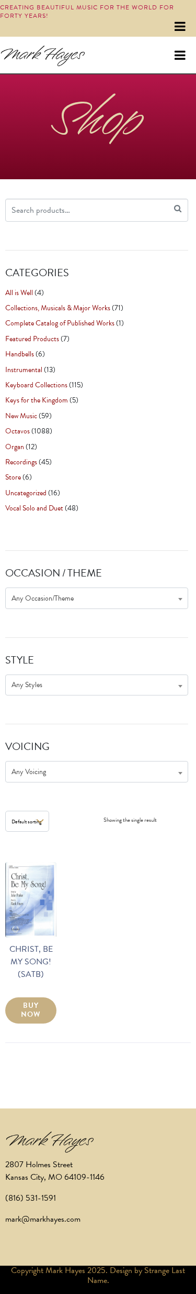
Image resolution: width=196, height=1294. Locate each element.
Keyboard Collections (36, 384)
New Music (21, 415)
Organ (14, 446)
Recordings (21, 461)
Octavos (17, 431)
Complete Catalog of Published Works (59, 323)
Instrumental (23, 369)
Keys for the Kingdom (36, 400)
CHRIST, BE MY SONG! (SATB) (31, 962)
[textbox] (97, 598)
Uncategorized (26, 492)
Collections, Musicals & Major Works (57, 307)
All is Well (19, 292)
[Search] (177, 209)
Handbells (19, 354)
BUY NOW (31, 1010)
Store (13, 477)
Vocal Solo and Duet (34, 508)
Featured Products (32, 338)
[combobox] (96, 598)
